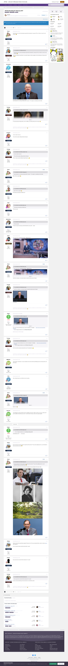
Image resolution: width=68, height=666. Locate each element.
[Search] (63, 5)
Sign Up (62, 1)
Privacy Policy (30, 657)
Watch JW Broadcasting (53, 644)
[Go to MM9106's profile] (8, 363)
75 (8, 245)
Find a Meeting (37, 649)
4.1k (8, 74)
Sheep (8, 442)
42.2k (9, 117)
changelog (36, 661)
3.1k (8, 321)
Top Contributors (22, 644)
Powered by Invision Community (34, 659)
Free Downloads (7, 649)
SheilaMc (7, 620)
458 (8, 142)
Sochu (39, 615)
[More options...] (47, 31)
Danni (9, 14)
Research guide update (8, 619)
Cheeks (8, 557)
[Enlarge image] (28, 74)
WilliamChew (55, 16)
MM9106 (8, 359)
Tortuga (8, 107)
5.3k (9, 229)
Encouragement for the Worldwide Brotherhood (20, 15)
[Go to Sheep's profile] (8, 446)
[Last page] (15, 27)
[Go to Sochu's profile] (37, 616)
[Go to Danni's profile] (6, 15)
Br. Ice (6, 625)
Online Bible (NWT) (38, 645)
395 (8, 418)
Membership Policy (22, 648)
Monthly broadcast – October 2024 (10, 610)
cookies (10, 663)
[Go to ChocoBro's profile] (58, 19)
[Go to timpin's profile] (8, 317)
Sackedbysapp (8, 611)
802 (8, 386)
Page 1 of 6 (19, 27)
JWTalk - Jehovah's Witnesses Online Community (15, 1)
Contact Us (35, 657)
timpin (8, 313)
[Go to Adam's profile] (8, 239)
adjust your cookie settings (32, 663)
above (46, 543)
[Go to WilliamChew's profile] (51, 17)
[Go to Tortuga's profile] (8, 110)
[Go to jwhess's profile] (8, 51)
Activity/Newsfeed (7, 645)
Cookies (39, 657)
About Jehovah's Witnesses (39, 648)
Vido (8, 376)
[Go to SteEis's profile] (8, 189)
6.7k (9, 452)
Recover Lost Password (23, 649)
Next (13, 27)
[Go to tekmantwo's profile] (8, 222)
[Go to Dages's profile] (37, 607)
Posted (16, 31)
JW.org (36, 644)
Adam (8, 235)
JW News (51, 645)
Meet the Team (22, 645)
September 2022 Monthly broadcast (10, 615)
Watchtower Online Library (53, 648)
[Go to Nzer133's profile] (8, 414)
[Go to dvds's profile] (8, 206)
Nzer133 (8, 410)
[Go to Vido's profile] (8, 379)
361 (8, 196)
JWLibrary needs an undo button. (10, 624)
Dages (39, 606)
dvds (8, 202)
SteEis (8, 186)
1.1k (8, 369)
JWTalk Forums (7, 644)
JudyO (39, 624)
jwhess (8, 47)
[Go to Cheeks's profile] (8, 561)
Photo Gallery (7, 648)
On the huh (8, 64)
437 (8, 41)
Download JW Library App (53, 649)
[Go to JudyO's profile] (37, 625)
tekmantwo (8, 219)
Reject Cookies (60, 663)
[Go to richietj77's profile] (8, 136)
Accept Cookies (53, 663)
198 (8, 212)
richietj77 (8, 132)
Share (39, 15)
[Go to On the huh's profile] (8, 68)
